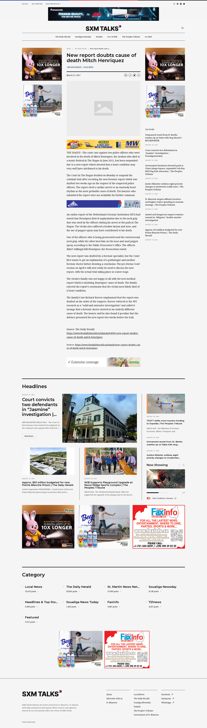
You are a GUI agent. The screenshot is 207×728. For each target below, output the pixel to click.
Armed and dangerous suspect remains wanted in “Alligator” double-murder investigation (164, 217)
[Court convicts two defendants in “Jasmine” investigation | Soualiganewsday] (99, 418)
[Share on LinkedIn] (138, 75)
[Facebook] (177, 4)
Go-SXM (148, 36)
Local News (88, 67)
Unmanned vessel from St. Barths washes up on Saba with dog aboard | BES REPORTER (163, 138)
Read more (30, 436)
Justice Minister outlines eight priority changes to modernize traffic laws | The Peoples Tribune (164, 187)
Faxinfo (99, 36)
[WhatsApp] (184, 4)
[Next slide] (183, 465)
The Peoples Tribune (131, 36)
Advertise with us (114, 698)
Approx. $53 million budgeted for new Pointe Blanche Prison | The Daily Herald (163, 232)
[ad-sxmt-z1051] (42, 101)
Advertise (25, 4)
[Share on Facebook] (130, 75)
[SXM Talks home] (103, 28)
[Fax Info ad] (159, 526)
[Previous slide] (179, 465)
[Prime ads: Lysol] (42, 64)
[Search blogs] (174, 4)
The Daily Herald (62, 36)
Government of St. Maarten (146, 714)
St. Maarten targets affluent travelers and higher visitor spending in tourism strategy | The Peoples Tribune (164, 202)
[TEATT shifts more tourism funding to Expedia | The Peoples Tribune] (166, 404)
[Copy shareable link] (125, 75)
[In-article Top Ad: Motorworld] (103, 144)
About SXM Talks (37, 4)
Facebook (165, 694)
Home (69, 49)
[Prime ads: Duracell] (48, 526)
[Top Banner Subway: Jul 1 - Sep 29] (103, 14)
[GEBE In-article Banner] (103, 204)
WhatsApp (166, 702)
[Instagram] (181, 4)
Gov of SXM (112, 36)
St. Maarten (111, 702)
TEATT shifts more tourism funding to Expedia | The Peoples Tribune (165, 422)
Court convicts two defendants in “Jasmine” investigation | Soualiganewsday (161, 153)
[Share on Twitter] (134, 75)
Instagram (166, 698)
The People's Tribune (143, 710)
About (109, 694)
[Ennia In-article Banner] (103, 362)
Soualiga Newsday (83, 36)
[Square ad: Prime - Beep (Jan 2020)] (103, 526)
